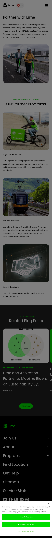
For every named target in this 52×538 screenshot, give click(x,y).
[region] (26, 518)
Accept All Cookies (26, 524)
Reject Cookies (26, 517)
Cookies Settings (26, 531)
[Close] (48, 503)
